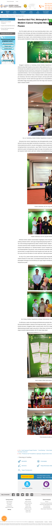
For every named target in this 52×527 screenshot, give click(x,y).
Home (2, 12)
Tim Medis (9, 504)
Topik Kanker (28, 499)
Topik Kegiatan (9, 501)
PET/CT (46, 501)
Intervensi (24, 465)
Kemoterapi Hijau (46, 507)
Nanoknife (24, 461)
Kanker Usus (28, 504)
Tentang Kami (9, 505)
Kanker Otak (28, 505)
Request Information (10, 1)
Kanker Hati (28, 510)
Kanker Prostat (28, 507)
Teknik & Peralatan (47, 499)
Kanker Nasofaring (28, 503)
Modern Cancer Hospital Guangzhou (6, 22)
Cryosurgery (44, 461)
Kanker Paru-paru (28, 508)
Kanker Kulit (28, 511)
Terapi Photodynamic (27, 470)
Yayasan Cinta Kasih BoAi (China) (8, 25)
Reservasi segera (27, 476)
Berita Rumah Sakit (9, 507)
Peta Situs (46, 521)
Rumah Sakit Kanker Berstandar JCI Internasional (7, 29)
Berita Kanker (9, 503)
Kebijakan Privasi (31, 521)
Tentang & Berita (9, 499)
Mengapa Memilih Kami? (6, 33)
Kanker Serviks (28, 501)
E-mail (17, 1)
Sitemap (9, 509)
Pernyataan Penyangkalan (39, 521)
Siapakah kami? (5, 19)
